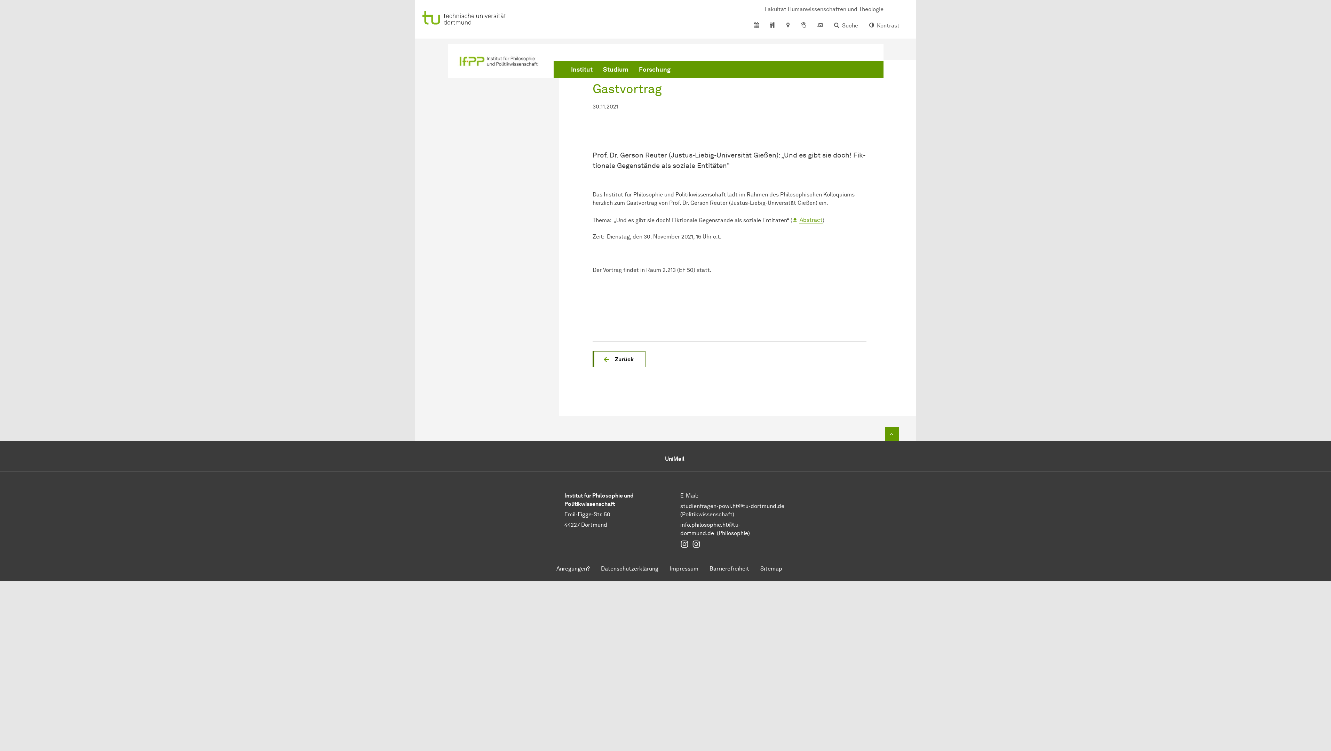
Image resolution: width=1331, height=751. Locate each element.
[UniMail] (820, 26)
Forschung (655, 69)
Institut (582, 69)
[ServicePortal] (803, 26)
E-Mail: (689, 495)
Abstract (811, 220)
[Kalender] (756, 26)
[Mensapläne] (772, 26)
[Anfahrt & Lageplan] (787, 26)
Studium (615, 69)
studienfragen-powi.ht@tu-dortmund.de (732, 506)
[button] (619, 359)
